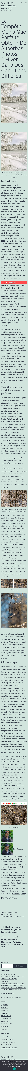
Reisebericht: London (8, 974)
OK (14, 1068)
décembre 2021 (6, 1016)
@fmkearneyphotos (16, 891)
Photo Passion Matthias (9, 1047)
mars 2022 (4, 1007)
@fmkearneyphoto (18, 894)
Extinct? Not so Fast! (8, 981)
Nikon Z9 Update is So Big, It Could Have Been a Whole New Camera (12, 984)
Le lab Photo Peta (7, 1039)
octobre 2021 (5, 1021)
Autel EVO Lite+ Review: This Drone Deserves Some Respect (13, 977)
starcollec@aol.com (8, 888)
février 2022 (5, 1010)
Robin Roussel (8, 914)
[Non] (26, 1065)
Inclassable (4, 1037)
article (6, 278)
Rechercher (5, 962)
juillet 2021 (4, 1029)
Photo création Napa (19, 916)
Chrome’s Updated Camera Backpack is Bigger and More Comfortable (13, 988)
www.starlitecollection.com (16, 883)
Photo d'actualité (6, 1045)
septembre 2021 (6, 1024)
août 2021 (4, 1026)
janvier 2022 (5, 1013)
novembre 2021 (6, 1018)
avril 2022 (4, 1005)
